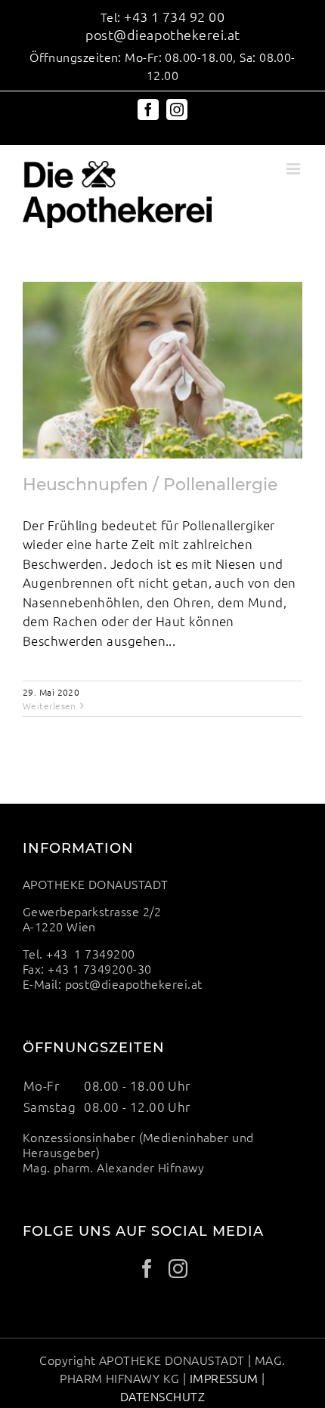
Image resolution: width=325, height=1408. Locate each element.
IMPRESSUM (224, 1377)
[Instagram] (178, 1268)
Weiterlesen (49, 705)
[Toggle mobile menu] (294, 169)
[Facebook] (147, 1268)
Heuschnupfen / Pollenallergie (150, 484)
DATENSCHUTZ (162, 1396)
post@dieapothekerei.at (162, 34)
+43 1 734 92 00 (174, 16)
